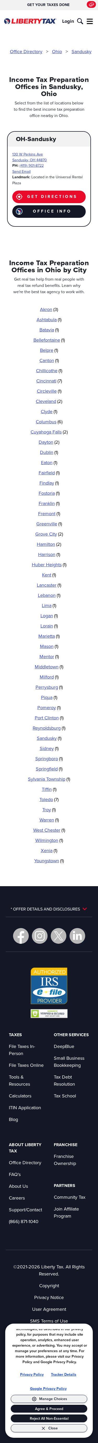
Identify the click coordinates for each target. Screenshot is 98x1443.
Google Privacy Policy (48, 1388)
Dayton (49, 442)
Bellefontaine (49, 340)
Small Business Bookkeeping (69, 1061)
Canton (49, 360)
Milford (49, 677)
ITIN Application (25, 1107)
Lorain (49, 626)
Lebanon (49, 595)
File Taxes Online (26, 1065)
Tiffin (49, 789)
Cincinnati (49, 381)
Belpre (49, 350)
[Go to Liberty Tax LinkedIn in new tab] (77, 936)
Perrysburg (49, 687)
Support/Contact (25, 1209)
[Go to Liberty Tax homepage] (30, 21)
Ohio (57, 51)
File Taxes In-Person (22, 1050)
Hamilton (49, 544)
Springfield (49, 768)
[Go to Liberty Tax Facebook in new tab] (21, 936)
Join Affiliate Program (66, 1212)
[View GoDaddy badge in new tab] (49, 1013)
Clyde (49, 411)
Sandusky (81, 51)
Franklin (49, 503)
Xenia (49, 850)
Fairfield (49, 472)
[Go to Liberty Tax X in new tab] (58, 936)
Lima (49, 605)
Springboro (49, 758)
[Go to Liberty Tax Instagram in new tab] (40, 936)
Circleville (49, 391)
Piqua (49, 697)
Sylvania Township (49, 779)
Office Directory (26, 51)
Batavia (49, 329)
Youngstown (49, 860)
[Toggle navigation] (90, 21)
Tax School (65, 1095)
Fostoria (49, 493)
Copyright (49, 1285)
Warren (49, 820)
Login (68, 21)
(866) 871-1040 (23, 1221)
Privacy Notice (49, 1297)
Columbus (49, 421)
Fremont (49, 513)
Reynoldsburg (49, 728)
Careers (17, 1198)
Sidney (49, 748)
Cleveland (49, 401)
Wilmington (49, 840)
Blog (13, 1119)
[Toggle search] (80, 21)
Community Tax (69, 1197)
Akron (49, 309)
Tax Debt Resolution (64, 1080)
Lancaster (49, 585)
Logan (49, 615)
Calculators (20, 1095)
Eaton (49, 462)
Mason (49, 646)
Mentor (49, 656)
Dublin (49, 452)
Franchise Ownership (65, 1160)
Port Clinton (49, 717)
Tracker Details (63, 1374)
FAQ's (15, 1174)
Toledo (49, 799)
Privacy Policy (32, 1374)
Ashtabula (49, 319)
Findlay (49, 483)
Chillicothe (49, 370)
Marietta (49, 636)
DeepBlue (64, 1046)
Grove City (49, 534)
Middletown (49, 666)
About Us (18, 1186)
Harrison (49, 554)
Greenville (49, 523)
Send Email (21, 171)
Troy (49, 809)
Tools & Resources (19, 1080)
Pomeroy (49, 707)
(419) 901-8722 (32, 165)
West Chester (49, 830)
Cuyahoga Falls (49, 432)
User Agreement (49, 1309)
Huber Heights (49, 564)
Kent (49, 574)
